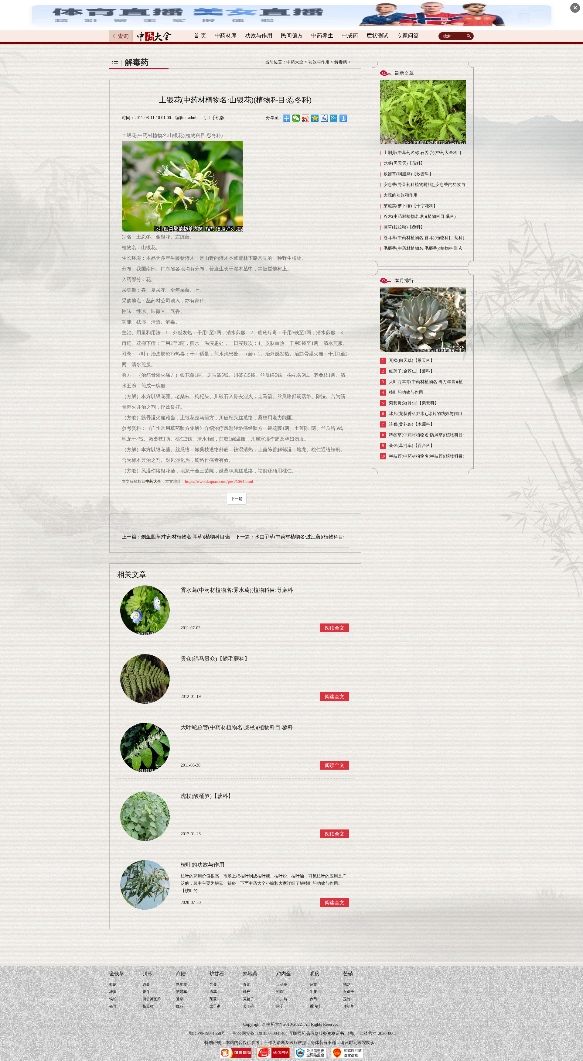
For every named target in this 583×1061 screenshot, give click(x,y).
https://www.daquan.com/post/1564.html (219, 481)
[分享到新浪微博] (305, 118)
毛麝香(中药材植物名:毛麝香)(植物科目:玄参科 (421, 250)
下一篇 (237, 498)
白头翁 (281, 999)
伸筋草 (348, 1006)
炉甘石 (217, 973)
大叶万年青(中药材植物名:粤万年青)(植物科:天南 (421, 383)
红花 (179, 1006)
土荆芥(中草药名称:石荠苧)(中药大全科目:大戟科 (421, 154)
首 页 (200, 36)
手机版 (218, 117)
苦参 (213, 984)
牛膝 (313, 992)
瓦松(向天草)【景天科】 (408, 360)
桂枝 (246, 992)
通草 (179, 999)
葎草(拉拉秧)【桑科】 (404, 227)
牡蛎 (113, 984)
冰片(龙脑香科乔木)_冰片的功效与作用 (422, 413)
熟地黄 (181, 984)
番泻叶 (315, 1006)
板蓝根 (148, 1006)
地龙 (346, 984)
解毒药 (340, 62)
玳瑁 (280, 992)
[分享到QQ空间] (315, 118)
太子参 (215, 1006)
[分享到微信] (296, 118)
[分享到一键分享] (343, 118)
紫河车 (181, 992)
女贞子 (348, 992)
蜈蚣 (113, 999)
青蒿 (246, 984)
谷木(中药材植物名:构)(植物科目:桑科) (420, 216)
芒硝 (348, 973)
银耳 (113, 1006)
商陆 (181, 973)
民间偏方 (292, 36)
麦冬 (146, 992)
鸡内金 (283, 973)
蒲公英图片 (152, 999)
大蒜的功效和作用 (401, 195)
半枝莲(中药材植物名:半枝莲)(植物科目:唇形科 (422, 458)
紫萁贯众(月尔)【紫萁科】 (410, 403)
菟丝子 (248, 999)
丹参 (146, 984)
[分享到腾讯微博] (334, 118)
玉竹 (346, 999)
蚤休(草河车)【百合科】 (408, 445)
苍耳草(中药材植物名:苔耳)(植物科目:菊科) (424, 237)
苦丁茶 (248, 1006)
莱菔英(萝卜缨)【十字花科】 (411, 206)
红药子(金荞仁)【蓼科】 (408, 371)
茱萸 (213, 999)
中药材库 (226, 36)
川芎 (147, 973)
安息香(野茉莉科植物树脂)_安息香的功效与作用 (422, 186)
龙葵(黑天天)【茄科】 (404, 163)
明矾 (314, 973)
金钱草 (116, 973)
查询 (123, 36)
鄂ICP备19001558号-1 (209, 1033)
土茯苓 (281, 984)
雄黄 (113, 992)
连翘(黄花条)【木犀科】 (408, 424)
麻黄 (313, 984)
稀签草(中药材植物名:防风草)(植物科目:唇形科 (422, 436)
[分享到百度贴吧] (324, 118)
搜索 (470, 36)
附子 (280, 1006)
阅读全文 (334, 627)
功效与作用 (258, 36)
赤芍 (313, 999)
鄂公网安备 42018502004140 (259, 1033)
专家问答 (408, 36)
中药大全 (294, 62)
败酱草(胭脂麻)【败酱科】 (408, 174)
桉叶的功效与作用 (402, 392)
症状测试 (377, 36)
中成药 (350, 36)
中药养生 (322, 36)
